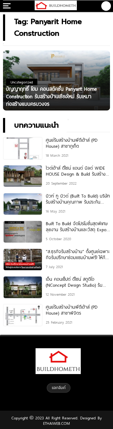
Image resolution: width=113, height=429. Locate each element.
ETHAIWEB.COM (56, 423)
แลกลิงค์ (58, 388)
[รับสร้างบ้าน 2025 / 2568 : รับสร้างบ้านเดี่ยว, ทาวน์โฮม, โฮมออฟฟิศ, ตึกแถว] (55, 6)
